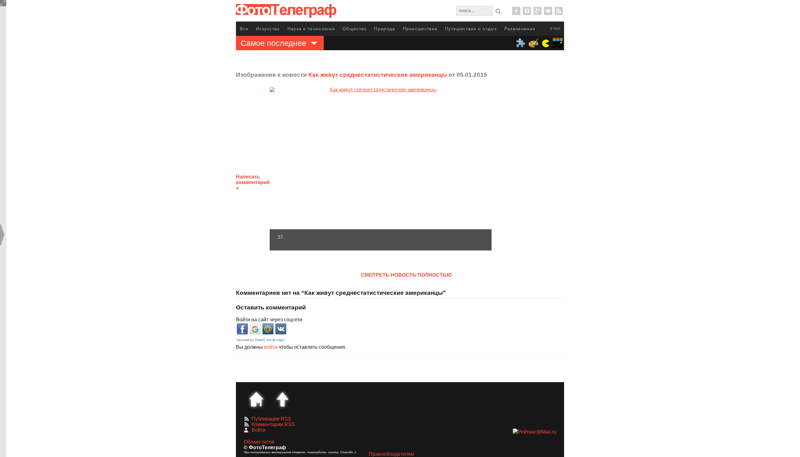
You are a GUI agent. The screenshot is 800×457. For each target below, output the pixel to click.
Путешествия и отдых (471, 28)
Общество (354, 28)
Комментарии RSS (273, 424)
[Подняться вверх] (282, 399)
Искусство (268, 28)
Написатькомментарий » (253, 182)
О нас (555, 28)
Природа (384, 28)
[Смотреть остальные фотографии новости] (381, 158)
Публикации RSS (271, 418)
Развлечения (519, 28)
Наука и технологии (311, 28)
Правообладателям (391, 454)
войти (271, 347)
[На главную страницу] (256, 399)
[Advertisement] (541, 177)
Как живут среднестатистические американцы (377, 74)
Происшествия (420, 28)
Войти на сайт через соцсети (269, 319)
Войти (259, 430)
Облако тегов (259, 442)
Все (244, 28)
